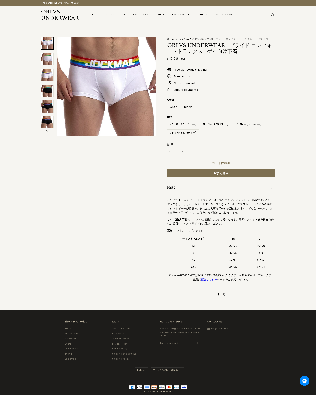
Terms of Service (121, 328)
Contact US (118, 333)
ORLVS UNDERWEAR (57, 15)
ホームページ (174, 39)
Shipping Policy (120, 358)
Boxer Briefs (181, 14)
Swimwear (141, 14)
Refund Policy (119, 348)
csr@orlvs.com (219, 328)
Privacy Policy (120, 343)
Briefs (160, 14)
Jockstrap (224, 14)
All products (116, 14)
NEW (186, 39)
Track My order (120, 338)
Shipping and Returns (124, 353)
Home (94, 14)
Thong (204, 14)
